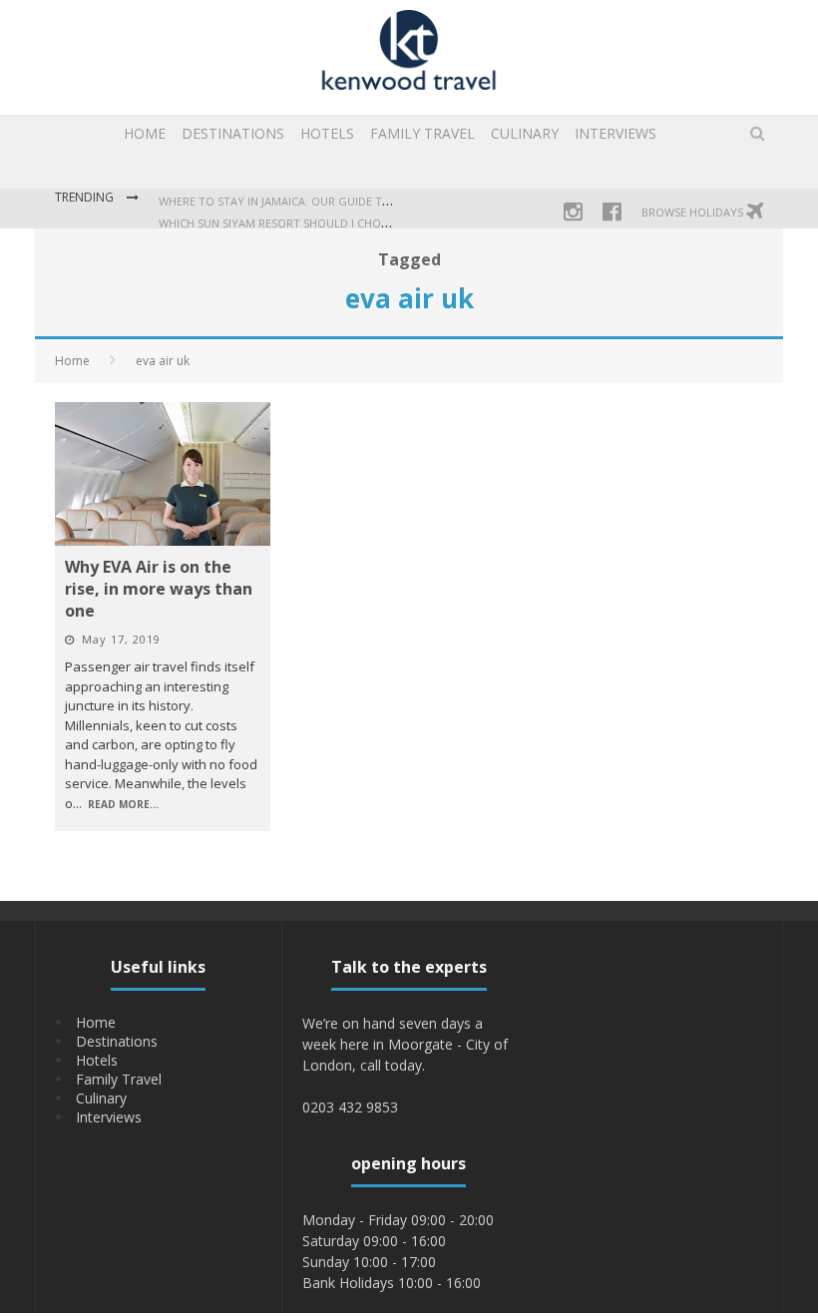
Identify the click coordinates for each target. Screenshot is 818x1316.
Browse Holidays (693, 212)
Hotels (327, 133)
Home (145, 133)
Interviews (615, 133)
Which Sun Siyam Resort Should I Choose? (282, 223)
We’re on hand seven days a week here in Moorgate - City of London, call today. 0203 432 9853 (405, 1065)
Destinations (233, 133)
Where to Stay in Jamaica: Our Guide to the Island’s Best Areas (344, 201)
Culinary (525, 133)
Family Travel (422, 133)
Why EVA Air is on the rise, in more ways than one (158, 589)
